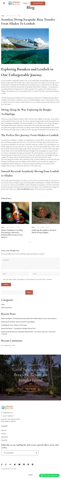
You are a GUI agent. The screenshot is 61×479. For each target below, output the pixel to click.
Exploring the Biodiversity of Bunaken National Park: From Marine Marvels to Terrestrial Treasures (28, 333)
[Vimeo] (32, 464)
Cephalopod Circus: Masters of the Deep (14, 325)
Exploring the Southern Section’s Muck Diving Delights (44, 231)
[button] (26, 3)
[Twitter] (14, 464)
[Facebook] (2, 464)
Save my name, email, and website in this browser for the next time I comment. (27, 279)
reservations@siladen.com (25, 189)
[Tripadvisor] (10, 464)
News (2, 16)
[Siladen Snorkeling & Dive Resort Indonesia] (14, 3)
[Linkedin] (24, 464)
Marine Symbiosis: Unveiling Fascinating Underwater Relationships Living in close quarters (12, 233)
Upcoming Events (6, 307)
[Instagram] (5, 464)
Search (29, 292)
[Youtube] (19, 464)
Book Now (38, 3)
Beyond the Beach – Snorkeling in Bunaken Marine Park (18, 328)
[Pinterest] (28, 464)
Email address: (20, 453)
